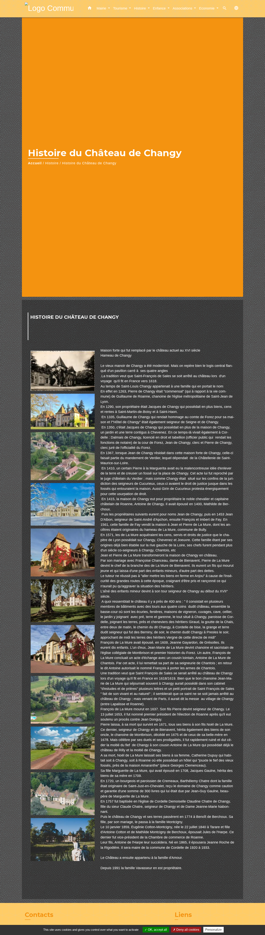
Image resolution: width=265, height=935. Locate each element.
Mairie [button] (102, 8)
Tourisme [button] (120, 8)
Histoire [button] (140, 8)
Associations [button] (183, 8)
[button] (89, 8)
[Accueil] (49, 8)
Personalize (213, 929)
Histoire (52, 163)
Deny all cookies (187, 929)
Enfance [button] (160, 8)
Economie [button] (207, 8)
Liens (183, 914)
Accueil (35, 163)
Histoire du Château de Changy (89, 163)
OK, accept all (157, 929)
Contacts (39, 914)
